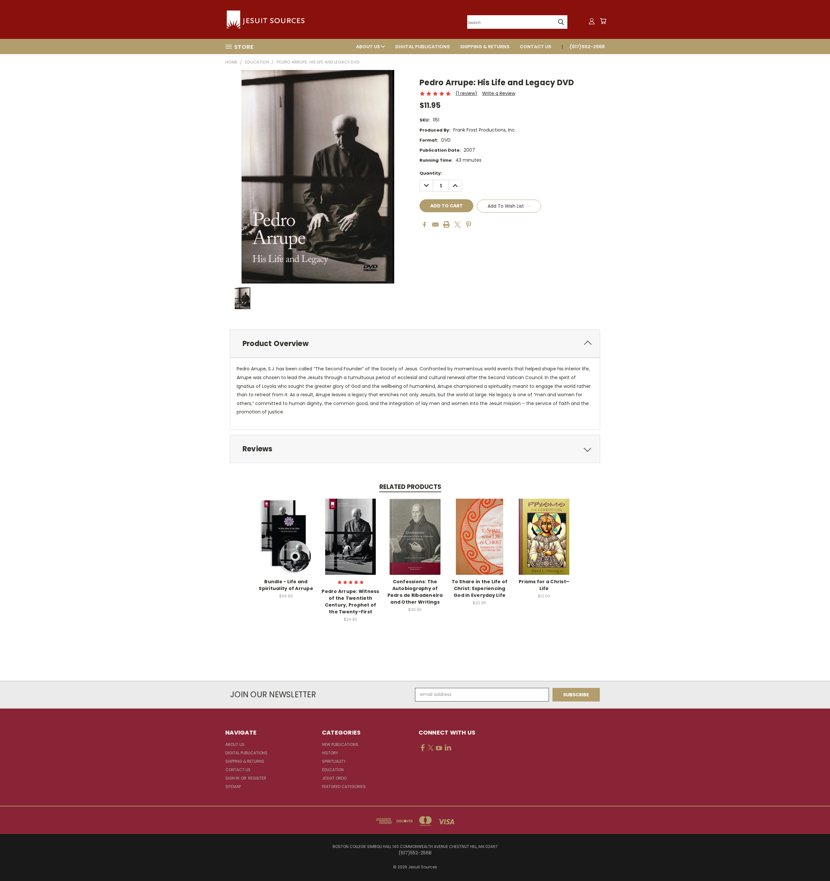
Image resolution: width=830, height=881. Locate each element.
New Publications (340, 744)
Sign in (232, 778)
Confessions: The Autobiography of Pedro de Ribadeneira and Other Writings (415, 591)
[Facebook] (424, 224)
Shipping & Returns (484, 46)
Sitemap (233, 786)
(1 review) (466, 93)
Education (333, 769)
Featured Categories (344, 786)
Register (257, 778)
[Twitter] (457, 224)
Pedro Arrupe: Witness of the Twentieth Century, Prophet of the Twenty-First (350, 601)
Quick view (286, 530)
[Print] (446, 224)
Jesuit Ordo (334, 778)
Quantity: (431, 173)
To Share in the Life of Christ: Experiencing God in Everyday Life (480, 588)
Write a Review (498, 93)
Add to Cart (286, 542)
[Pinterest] (468, 224)
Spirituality (334, 761)
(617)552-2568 (587, 46)
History (330, 753)
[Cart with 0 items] (603, 21)
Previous (813, 861)
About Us (368, 46)
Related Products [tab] (410, 486)
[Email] (435, 224)
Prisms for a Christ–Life (544, 585)
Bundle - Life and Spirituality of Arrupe (286, 585)
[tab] (415, 344)
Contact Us (535, 46)
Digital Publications (422, 46)
